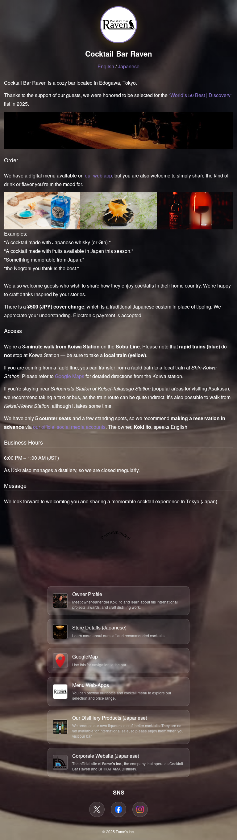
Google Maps (69, 376)
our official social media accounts (69, 426)
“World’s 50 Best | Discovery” (200, 95)
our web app (98, 175)
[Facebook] (118, 809)
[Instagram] (140, 809)
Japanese (128, 66)
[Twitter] (97, 809)
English (106, 66)
